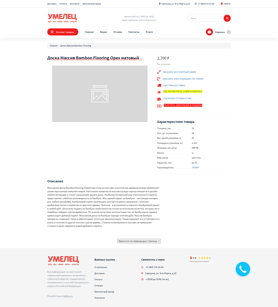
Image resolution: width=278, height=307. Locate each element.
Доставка (51, 3)
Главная (89, 31)
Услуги (149, 31)
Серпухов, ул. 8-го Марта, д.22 (175, 3)
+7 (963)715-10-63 (206, 3)
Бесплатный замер (92, 3)
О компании (100, 267)
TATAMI (195, 167)
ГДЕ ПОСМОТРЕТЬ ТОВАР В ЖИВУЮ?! (182, 91)
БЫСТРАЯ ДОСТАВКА (174, 85)
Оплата (63, 3)
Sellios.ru (68, 295)
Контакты (74, 3)
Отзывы (117, 31)
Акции (103, 31)
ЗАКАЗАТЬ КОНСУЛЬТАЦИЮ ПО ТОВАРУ (183, 78)
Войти (227, 3)
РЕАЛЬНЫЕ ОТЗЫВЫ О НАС (177, 98)
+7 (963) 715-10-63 (154, 267)
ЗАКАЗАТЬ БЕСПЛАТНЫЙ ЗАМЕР (179, 72)
